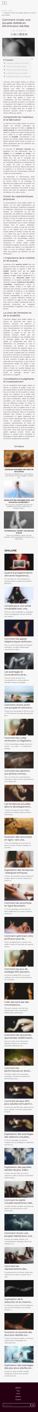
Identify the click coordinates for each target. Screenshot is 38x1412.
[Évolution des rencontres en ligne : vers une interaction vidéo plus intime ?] (19, 826)
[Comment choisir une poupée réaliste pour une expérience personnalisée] (19, 1222)
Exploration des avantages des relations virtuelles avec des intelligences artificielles (18, 1138)
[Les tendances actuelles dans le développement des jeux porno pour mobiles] (19, 793)
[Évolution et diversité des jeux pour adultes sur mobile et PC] (19, 1321)
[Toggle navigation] (4, 3)
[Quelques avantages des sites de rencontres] (19, 458)
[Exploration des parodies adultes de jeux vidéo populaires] (19, 1156)
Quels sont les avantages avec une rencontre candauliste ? (19, 501)
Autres (10, 10)
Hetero (18, 1397)
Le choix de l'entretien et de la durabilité (16, 73)
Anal (18, 1394)
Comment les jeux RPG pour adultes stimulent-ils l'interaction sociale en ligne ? (18, 1105)
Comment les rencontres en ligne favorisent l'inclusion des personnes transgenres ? (18, 907)
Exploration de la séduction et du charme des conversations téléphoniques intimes (17, 1303)
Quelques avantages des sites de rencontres (19, 470)
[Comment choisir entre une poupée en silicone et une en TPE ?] (19, 694)
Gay (18, 1391)
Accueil (3, 10)
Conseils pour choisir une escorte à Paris (19, 532)
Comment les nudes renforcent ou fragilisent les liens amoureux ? (17, 741)
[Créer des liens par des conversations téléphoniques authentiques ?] (19, 991)
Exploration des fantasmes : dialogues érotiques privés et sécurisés (19, 873)
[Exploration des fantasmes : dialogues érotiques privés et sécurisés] (19, 859)
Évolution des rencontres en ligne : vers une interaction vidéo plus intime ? (18, 841)
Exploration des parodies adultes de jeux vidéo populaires (17, 1170)
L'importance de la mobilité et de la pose (16, 70)
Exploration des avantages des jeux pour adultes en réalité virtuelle (18, 1368)
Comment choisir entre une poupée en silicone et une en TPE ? (18, 708)
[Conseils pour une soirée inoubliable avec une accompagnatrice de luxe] (19, 595)
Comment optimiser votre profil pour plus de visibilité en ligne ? (18, 939)
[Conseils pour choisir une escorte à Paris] (19, 519)
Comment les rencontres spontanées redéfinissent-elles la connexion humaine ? (18, 1039)
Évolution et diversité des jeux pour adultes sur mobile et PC (18, 1335)
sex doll (18, 366)
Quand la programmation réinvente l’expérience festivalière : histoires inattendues (18, 577)
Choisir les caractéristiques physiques (16, 66)
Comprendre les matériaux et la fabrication (17, 63)
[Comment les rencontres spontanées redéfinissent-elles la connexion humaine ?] (19, 1024)
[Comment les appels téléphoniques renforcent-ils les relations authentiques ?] (19, 628)
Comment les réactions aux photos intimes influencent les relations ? (18, 774)
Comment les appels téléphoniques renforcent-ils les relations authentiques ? (18, 643)
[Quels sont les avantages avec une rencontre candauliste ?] (19, 489)
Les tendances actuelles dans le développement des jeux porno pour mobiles (17, 808)
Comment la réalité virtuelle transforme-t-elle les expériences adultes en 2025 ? (18, 1204)
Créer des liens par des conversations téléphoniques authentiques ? (16, 1006)
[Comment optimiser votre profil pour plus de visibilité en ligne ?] (19, 925)
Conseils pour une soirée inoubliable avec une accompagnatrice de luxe (18, 609)
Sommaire (9, 60)
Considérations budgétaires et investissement (18, 76)
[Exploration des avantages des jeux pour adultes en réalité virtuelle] (19, 1354)
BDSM (18, 1388)
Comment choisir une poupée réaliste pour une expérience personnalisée (18, 1236)
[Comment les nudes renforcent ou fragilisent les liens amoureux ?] (19, 727)
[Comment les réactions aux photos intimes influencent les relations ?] (19, 760)
